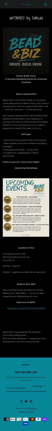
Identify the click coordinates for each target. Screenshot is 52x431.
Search (26, 365)
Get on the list (26, 372)
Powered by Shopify (26, 412)
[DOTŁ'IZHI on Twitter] (26, 401)
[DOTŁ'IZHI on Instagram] (30, 401)
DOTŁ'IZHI (33, 408)
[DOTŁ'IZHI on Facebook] (21, 401)
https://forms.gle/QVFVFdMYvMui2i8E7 (26, 308)
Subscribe (38, 386)
